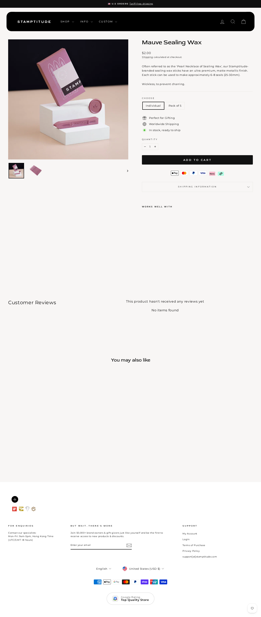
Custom (106, 21)
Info (85, 21)
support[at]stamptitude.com (199, 556)
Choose (148, 98)
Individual (153, 105)
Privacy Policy (191, 551)
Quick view (37, 425)
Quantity (150, 139)
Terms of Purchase (193, 545)
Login (185, 539)
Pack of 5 (175, 105)
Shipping (147, 57)
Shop (66, 21)
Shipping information (197, 186)
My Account (189, 533)
